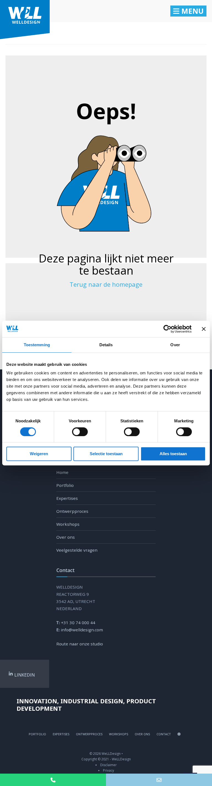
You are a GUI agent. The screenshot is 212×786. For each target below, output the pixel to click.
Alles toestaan (173, 453)
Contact (164, 734)
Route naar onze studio (79, 643)
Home (62, 472)
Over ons (65, 537)
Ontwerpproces (72, 511)
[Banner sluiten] (204, 329)
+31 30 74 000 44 (78, 622)
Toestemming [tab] (37, 344)
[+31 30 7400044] (53, 780)
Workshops (68, 524)
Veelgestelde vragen (76, 550)
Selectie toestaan (106, 453)
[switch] (74, 431)
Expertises (67, 498)
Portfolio (65, 485)
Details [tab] (106, 344)
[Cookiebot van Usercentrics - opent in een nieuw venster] (167, 329)
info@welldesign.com (82, 629)
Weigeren (39, 453)
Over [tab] (175, 344)
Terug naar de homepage (106, 284)
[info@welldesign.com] (159, 780)
